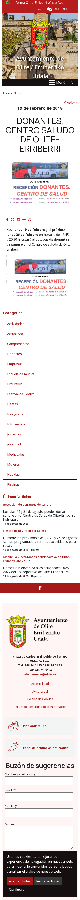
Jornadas (14, 434)
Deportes (14, 354)
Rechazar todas (48, 881)
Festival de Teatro (21, 394)
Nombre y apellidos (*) (20, 774)
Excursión (14, 384)
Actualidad (15, 334)
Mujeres (13, 464)
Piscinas (13, 484)
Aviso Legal (40, 691)
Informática (16, 424)
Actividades (15, 323)
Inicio (6, 93)
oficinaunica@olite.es (40, 674)
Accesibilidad (40, 684)
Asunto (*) (11, 806)
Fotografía (15, 414)
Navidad (13, 474)
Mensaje (10, 824)
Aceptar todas (19, 881)
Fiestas (12, 404)
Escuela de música (21, 374)
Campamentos (18, 344)
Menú (60, 82)
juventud (14, 444)
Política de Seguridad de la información (40, 707)
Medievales (15, 454)
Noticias (19, 93)
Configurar (17, 889)
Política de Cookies (40, 699)
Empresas (14, 364)
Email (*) (10, 790)
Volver (71, 102)
